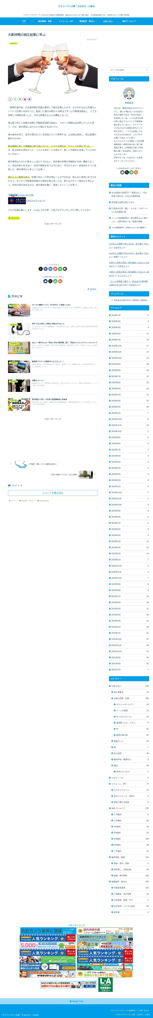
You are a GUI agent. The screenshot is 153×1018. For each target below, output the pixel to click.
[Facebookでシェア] (15, 99)
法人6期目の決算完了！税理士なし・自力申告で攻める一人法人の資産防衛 (129, 194)
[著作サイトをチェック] (45, 281)
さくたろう (122, 275)
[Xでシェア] (10, 99)
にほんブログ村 (26, 195)
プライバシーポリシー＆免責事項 (122, 1010)
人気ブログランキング (35, 201)
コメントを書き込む (53, 492)
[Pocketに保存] (55, 269)
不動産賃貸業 (15, 218)
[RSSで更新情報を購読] (60, 281)
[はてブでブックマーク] (50, 269)
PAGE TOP (77, 1001)
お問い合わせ (144, 1010)
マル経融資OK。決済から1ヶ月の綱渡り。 (130, 227)
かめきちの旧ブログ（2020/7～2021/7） (131, 300)
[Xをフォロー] (50, 281)
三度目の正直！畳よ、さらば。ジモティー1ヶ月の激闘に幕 (130, 210)
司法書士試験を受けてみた (123, 202)
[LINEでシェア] (20, 99)
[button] (30, 99)
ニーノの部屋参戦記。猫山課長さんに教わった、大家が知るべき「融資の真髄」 (130, 219)
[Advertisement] (53, 242)
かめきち (129, 102)
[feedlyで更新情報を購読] (55, 281)
